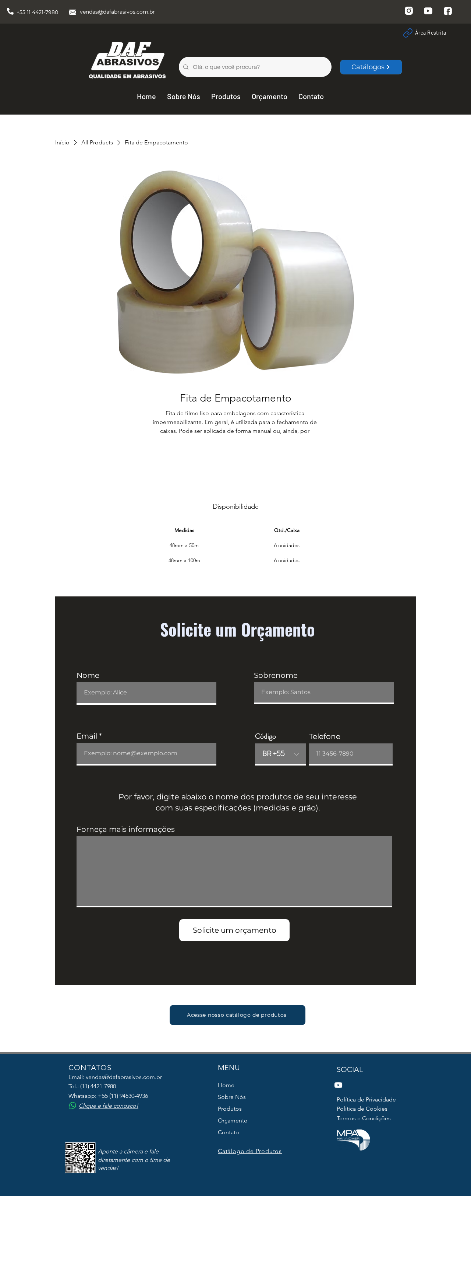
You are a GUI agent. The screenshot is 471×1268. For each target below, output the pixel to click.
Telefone (324, 736)
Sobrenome (276, 675)
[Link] (407, 32)
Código (265, 736)
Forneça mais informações (126, 829)
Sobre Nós (232, 1096)
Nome (88, 675)
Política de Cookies (362, 1108)
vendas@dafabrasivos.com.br (117, 11)
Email (87, 736)
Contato (228, 1132)
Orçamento (233, 1120)
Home (226, 1085)
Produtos (230, 1108)
